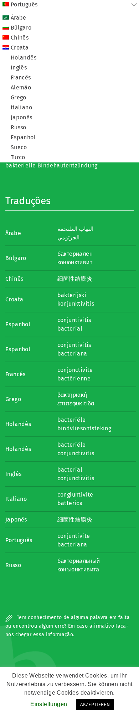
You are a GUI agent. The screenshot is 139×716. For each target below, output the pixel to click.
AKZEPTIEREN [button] (95, 704)
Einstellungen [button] (48, 704)
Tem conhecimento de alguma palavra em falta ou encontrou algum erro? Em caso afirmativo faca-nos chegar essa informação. (67, 626)
